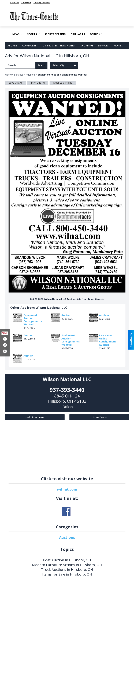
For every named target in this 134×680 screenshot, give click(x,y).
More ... (118, 45)
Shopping (86, 45)
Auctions (30, 74)
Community (30, 45)
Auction (66, 315)
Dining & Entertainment (59, 45)
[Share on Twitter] (5, 345)
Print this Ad (38, 82)
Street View (99, 417)
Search (41, 65)
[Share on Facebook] (5, 338)
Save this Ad (16, 82)
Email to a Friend (62, 82)
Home (8, 74)
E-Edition (14, 2)
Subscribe (26, 2)
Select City (58, 65)
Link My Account (42, 2)
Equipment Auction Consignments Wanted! (33, 319)
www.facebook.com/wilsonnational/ (66, 511)
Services (103, 45)
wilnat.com (67, 489)
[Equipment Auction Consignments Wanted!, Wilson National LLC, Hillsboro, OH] (67, 192)
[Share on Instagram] (5, 351)
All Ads (12, 45)
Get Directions (34, 417)
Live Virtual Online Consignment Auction (107, 340)
